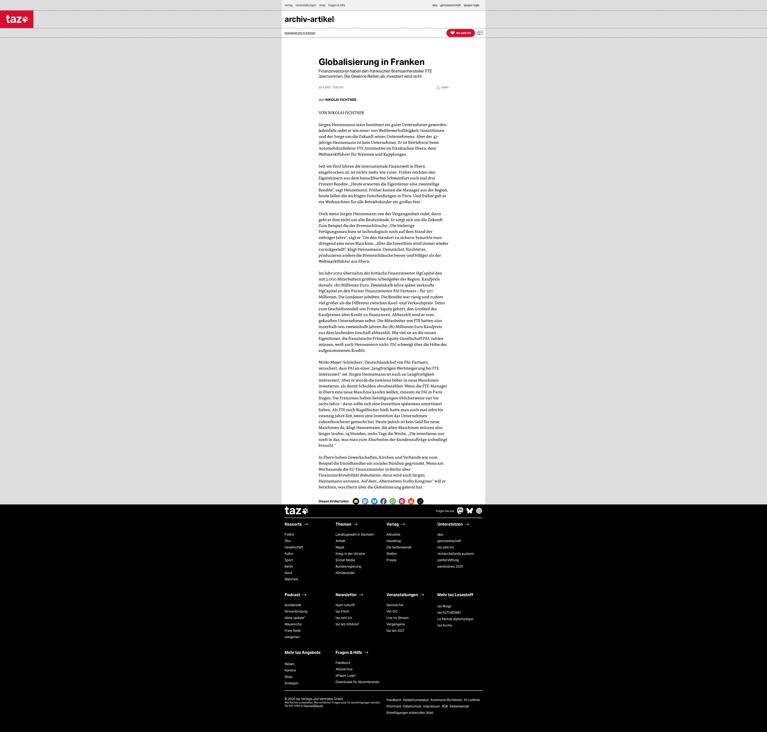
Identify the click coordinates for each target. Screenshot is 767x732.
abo (440, 534)
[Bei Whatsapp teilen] (392, 501)
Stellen (391, 554)
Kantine (290, 670)
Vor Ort (391, 611)
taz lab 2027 (395, 631)
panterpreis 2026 (450, 566)
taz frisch (342, 611)
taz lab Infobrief (347, 624)
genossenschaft (449, 541)
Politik (289, 534)
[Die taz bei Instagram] (479, 512)
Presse (391, 560)
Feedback (343, 663)
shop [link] (322, 5)
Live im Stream (397, 618)
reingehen (292, 637)
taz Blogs (444, 606)
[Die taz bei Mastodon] (460, 512)
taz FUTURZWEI (449, 613)
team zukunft (345, 605)
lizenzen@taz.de (313, 705)
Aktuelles (393, 534)
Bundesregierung (348, 566)
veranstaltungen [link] (305, 5)
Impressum (432, 706)
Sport (289, 560)
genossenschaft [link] (450, 5)
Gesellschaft (294, 547)
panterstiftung (448, 560)
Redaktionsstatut (416, 700)
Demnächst (394, 605)
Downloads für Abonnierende (357, 682)
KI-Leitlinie (472, 700)
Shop (288, 677)
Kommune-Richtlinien (447, 700)
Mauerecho (293, 624)
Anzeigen (291, 683)
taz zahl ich (445, 547)
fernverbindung (296, 611)
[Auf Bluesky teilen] (374, 501)
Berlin (289, 566)
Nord (288, 573)
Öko (288, 541)
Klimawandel (345, 573)
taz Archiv (444, 625)
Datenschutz (412, 706)
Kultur (289, 554)
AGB (445, 706)
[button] (480, 33)
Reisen (290, 664)
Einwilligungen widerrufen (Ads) (409, 713)
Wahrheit (291, 579)
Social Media (345, 560)
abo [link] (434, 5)
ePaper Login (346, 675)
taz (297, 511)
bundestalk (293, 605)
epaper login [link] (471, 5)
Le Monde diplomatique (455, 619)
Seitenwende (459, 706)
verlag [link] (288, 5)
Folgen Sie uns (445, 511)
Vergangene (395, 624)
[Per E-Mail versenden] (356, 501)
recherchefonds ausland (455, 554)
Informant (394, 706)
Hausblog (393, 541)
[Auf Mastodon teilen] (365, 501)
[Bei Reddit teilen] (411, 501)
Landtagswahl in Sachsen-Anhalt (355, 537)
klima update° (295, 618)
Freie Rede (293, 631)
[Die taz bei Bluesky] (470, 512)
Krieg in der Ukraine (350, 554)
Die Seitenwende (398, 547)
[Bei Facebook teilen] (383, 501)
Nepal (340, 547)
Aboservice (344, 669)
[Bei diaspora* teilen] (402, 501)
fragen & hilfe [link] (336, 5)
